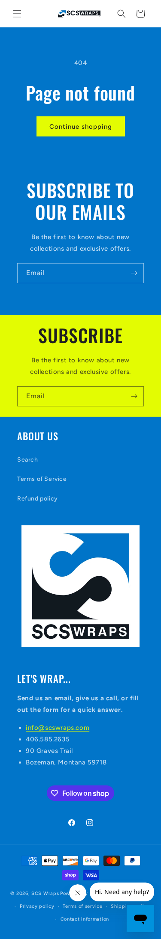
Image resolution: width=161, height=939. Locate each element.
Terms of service (82, 906)
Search (27, 459)
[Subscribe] (134, 273)
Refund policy (37, 498)
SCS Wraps (45, 893)
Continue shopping (80, 126)
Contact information (85, 919)
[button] (17, 13)
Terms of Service (42, 479)
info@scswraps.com (57, 728)
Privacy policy (37, 906)
